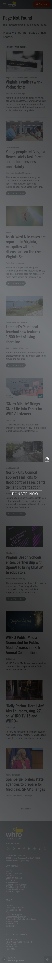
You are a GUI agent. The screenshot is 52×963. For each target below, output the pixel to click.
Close (47, 459)
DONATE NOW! (26, 493)
